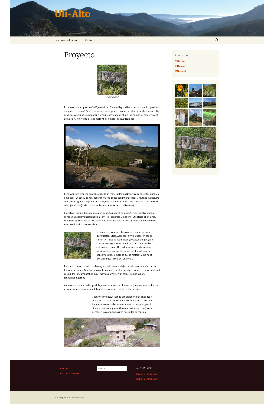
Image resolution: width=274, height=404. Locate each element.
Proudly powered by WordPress (70, 397)
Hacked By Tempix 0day (147, 373)
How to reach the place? (66, 40)
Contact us (90, 40)
